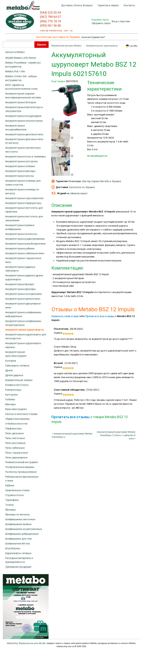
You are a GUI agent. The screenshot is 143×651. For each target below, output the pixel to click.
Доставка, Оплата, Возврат (77, 5)
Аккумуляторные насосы (19, 175)
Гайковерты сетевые (17, 365)
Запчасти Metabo (15, 52)
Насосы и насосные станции (21, 414)
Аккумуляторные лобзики (20, 166)
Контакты (129, 5)
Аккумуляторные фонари (19, 284)
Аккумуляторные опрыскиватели (24, 198)
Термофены (12, 500)
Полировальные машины (19, 467)
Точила (9, 504)
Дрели (9, 370)
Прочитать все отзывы (99, 316)
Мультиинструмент (16, 409)
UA (131, 45)
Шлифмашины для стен (18, 538)
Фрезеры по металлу (17, 514)
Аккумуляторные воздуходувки (23, 115)
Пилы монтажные (15, 443)
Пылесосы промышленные (20, 471)
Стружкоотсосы (14, 495)
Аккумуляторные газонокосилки (24, 120)
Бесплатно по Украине (82, 187)
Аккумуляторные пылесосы (21, 234)
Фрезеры (10, 509)
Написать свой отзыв (65, 316)
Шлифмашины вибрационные (22, 533)
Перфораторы (13, 428)
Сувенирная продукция (18, 566)
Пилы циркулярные (16, 457)
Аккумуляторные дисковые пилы (24, 134)
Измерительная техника (18, 380)
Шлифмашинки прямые (18, 524)
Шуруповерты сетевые (18, 553)
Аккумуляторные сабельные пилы (24, 253)
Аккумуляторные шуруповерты (24, 329)
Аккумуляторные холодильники (23, 293)
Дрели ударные (14, 375)
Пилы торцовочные (16, 452)
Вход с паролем (121, 21)
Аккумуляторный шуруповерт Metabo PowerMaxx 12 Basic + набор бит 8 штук (116, 435)
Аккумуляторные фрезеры (20, 289)
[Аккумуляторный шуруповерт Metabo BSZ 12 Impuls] (62, 137)
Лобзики (10, 399)
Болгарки (10, 360)
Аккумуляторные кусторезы (21, 161)
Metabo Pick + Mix (15, 71)
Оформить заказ (101, 23)
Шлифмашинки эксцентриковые (23, 529)
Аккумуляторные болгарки (20, 102)
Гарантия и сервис (108, 5)
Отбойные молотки (16, 423)
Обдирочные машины (17, 418)
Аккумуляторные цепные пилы (22, 298)
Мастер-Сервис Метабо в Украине (101, 181)
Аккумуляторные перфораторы (23, 203)
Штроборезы (12, 548)
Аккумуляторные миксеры (20, 171)
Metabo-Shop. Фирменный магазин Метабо (26, 643)
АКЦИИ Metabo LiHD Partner (20, 57)
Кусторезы (11, 394)
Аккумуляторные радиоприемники (25, 238)
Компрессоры (13, 389)
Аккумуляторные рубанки (19, 248)
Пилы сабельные (15, 447)
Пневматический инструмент (21, 462)
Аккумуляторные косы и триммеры (25, 156)
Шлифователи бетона (17, 543)
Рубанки (9, 485)
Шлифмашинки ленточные (20, 519)
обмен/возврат (79, 193)
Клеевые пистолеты (17, 384)
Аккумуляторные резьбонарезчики (25, 243)
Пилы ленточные (15, 438)
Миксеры (10, 404)
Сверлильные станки (17, 490)
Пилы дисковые (14, 433)
